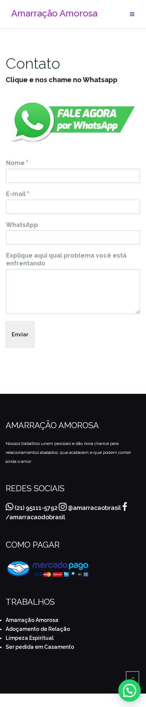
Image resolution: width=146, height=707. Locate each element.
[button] (129, 690)
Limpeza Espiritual (30, 638)
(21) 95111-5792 (36, 507)
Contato (33, 63)
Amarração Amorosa (32, 620)
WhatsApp (22, 224)
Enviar (20, 334)
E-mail (17, 193)
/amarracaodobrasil (35, 517)
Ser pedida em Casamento (40, 647)
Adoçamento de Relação (38, 629)
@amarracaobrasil (94, 507)
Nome (17, 162)
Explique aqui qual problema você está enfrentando (66, 259)
